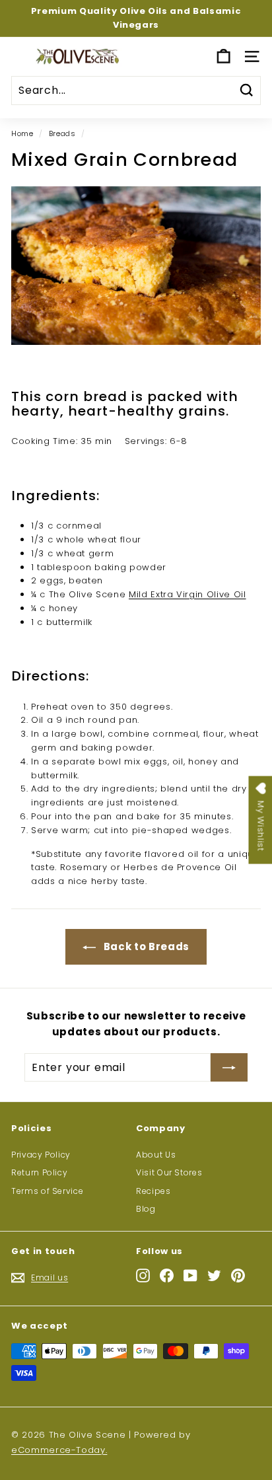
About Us (156, 1154)
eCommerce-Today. (59, 1450)
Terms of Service (47, 1191)
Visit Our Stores (169, 1172)
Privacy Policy (41, 1154)
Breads (62, 133)
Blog (146, 1208)
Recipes (153, 1191)
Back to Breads (145, 946)
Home (22, 133)
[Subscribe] (229, 1067)
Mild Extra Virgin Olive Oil (187, 594)
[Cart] (223, 56)
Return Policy (39, 1172)
